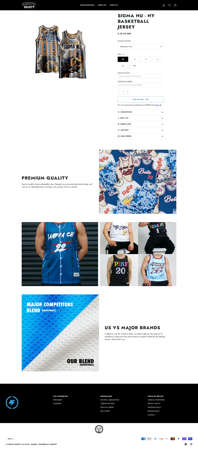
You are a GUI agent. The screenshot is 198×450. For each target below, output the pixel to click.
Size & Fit (124, 118)
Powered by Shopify (47, 444)
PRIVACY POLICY (154, 403)
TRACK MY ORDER (107, 407)
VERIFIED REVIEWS (107, 403)
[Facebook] (186, 444)
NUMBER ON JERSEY (125, 81)
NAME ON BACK (124, 73)
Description (126, 112)
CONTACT (151, 415)
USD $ (10, 439)
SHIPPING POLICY (154, 407)
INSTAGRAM (57, 400)
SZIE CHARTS (105, 411)
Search (34, 444)
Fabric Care (125, 124)
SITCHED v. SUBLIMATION (109, 400)
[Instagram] (191, 444)
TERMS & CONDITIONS (156, 400)
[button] (102, 5)
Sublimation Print (126, 46)
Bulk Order (125, 136)
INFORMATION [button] (106, 396)
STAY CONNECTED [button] (60, 396)
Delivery (124, 130)
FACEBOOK (57, 403)
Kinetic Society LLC (16, 444)
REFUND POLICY (154, 411)
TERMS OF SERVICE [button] (155, 396)
